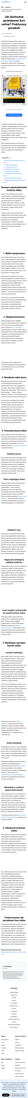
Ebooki (14, 1022)
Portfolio (14, 1008)
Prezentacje (14, 1011)
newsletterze (21, 766)
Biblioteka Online (19, 1048)
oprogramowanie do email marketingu (12, 774)
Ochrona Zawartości (20, 1062)
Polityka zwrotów (19, 1073)
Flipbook (17, 1039)
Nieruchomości (14, 1006)
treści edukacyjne (17, 327)
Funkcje (3, 1045)
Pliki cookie (18, 1070)
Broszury (14, 1000)
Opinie (2, 1050)
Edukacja (8, 7)
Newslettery (14, 1016)
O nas (2, 1042)
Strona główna (4, 1039)
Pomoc (3, 1065)
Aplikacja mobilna (19, 1050)
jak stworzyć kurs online (18, 445)
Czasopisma (14, 1003)
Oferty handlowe (14, 1027)
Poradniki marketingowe (14, 1024)
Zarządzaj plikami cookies (18, 1095)
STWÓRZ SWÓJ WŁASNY (14, 115)
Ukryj (10, 158)
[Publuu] (6, 2)
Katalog (17, 1042)
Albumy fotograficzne (14, 1019)
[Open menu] (25, 2)
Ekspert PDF (14, 995)
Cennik (3, 1053)
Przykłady (3, 1048)
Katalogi (14, 997)
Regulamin (18, 1065)
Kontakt (3, 1068)
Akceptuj (6, 1095)
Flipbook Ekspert (14, 992)
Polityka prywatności (20, 1068)
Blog (2, 7)
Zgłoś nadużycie (19, 1076)
